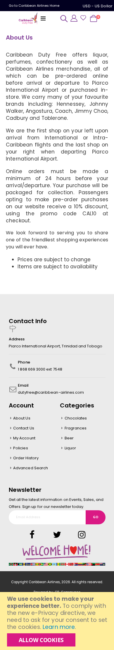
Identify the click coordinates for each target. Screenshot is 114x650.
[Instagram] (76, 534)
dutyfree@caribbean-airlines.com (51, 392)
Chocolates (76, 418)
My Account (24, 438)
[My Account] (73, 18)
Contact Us (23, 428)
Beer (69, 438)
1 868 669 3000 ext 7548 (40, 369)
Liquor (70, 448)
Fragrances (76, 428)
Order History (26, 458)
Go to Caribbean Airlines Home (34, 5)
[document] (57, 621)
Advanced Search (30, 468)
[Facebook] (32, 534)
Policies (20, 448)
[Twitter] (52, 534)
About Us (21, 418)
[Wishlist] (83, 18)
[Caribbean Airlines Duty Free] (28, 18)
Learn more (59, 627)
